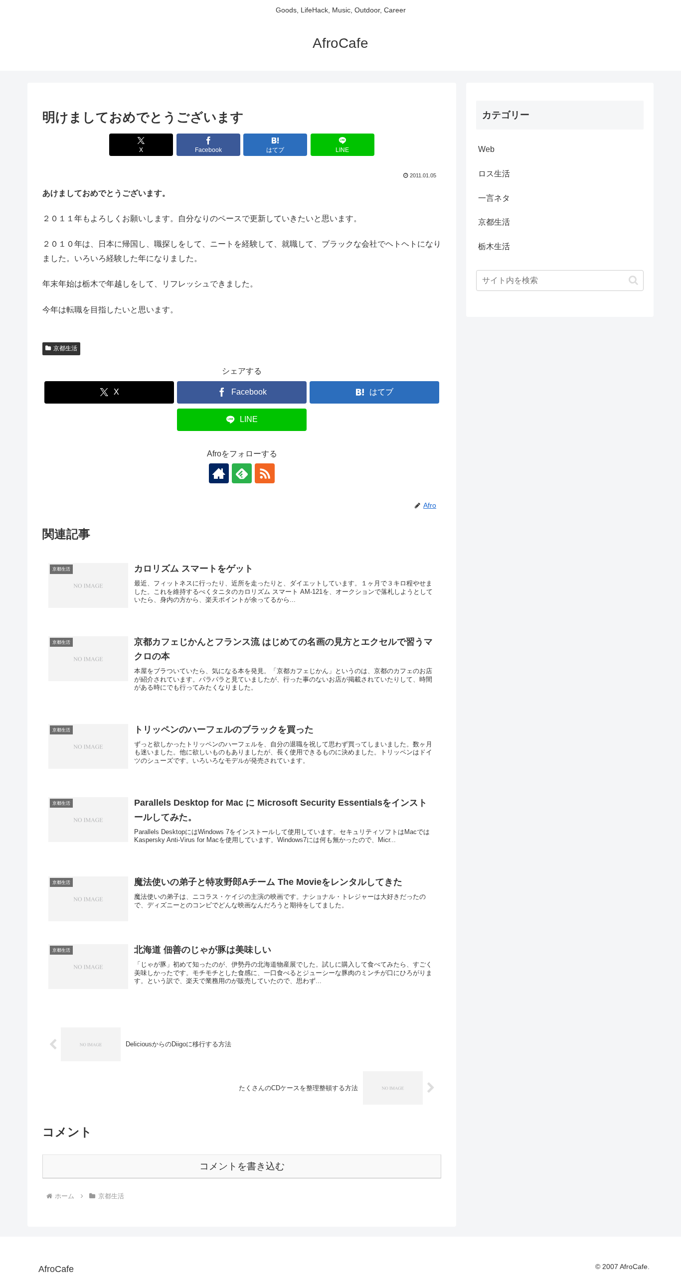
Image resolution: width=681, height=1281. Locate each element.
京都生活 (65, 348)
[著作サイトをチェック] (219, 473)
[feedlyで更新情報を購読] (242, 473)
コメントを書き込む (242, 1166)
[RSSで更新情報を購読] (265, 473)
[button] (633, 280)
